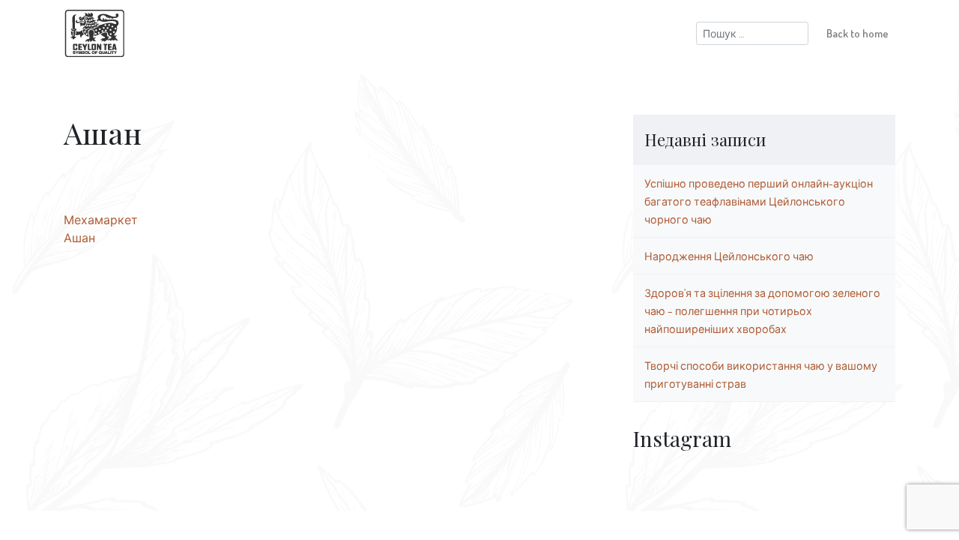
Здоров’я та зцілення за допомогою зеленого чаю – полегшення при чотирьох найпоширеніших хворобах (762, 310)
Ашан (79, 237)
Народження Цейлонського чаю (729, 255)
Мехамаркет (101, 219)
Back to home (857, 33)
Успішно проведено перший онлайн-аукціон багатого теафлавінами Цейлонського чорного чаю (758, 201)
